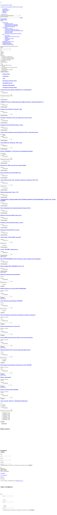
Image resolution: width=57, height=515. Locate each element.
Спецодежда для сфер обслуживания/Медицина (14, 30)
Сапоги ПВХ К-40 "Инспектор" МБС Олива (11, 142)
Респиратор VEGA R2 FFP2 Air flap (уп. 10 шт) (11, 222)
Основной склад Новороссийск (8, 58)
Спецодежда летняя (8, 32)
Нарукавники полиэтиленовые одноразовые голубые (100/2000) (15, 365)
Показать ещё (4, 423)
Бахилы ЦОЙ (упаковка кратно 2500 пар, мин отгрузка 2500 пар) (16, 337)
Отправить (30, 465)
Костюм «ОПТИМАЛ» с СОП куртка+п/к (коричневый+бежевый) (16, 151)
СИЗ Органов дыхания (9, 38)
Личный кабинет (3, 18)
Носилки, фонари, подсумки (7, 69)
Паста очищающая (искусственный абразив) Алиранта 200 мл (15, 208)
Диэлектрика (4, 68)
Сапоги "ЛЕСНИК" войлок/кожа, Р (9, 249)
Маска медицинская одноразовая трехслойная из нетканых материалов (17, 314)
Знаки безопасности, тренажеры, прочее (9, 67)
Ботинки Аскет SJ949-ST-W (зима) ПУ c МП (11, 109)
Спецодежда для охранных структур (12, 29)
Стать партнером (3, 475)
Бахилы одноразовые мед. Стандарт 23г (10, 326)
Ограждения (4, 70)
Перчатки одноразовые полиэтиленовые (10, 274)
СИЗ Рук (6, 40)
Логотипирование (9, 6)
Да (2, 64)
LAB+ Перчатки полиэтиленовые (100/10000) (11, 300)
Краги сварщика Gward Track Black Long (10, 172)
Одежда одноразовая (9, 28)
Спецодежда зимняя (9, 31)
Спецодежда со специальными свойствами (13, 33)
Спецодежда (5, 27)
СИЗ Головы (7, 35)
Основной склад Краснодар (7, 56)
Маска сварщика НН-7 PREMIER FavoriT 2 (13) (12, 266)
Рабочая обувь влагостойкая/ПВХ (11, 24)
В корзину (2, 286)
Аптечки (3, 66)
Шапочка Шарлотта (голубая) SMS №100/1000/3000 (13, 288)
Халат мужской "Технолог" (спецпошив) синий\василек (14, 400)
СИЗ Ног (6, 37)
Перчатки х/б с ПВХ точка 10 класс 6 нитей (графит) (13, 165)
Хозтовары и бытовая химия (8, 44)
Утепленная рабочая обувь (10, 26)
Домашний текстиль (6, 42)
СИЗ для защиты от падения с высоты (12, 36)
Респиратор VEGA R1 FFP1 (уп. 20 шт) (9, 229)
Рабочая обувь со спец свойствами (11, 25)
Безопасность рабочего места (8, 41)
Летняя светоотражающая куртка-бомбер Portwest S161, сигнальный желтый (19, 132)
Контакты (21, 6)
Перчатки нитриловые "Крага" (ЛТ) (9, 192)
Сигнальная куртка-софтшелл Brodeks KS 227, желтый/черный (15, 89)
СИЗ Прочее (7, 39)
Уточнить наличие (4, 99)
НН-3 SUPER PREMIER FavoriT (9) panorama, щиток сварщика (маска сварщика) (20, 258)
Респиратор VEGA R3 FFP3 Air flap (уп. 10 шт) (11, 125)
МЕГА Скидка (4, 62)
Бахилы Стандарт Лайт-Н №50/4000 (9, 389)
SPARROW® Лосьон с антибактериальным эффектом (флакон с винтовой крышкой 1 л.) (22, 101)
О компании (2, 6)
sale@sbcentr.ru (3, 15)
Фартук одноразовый (5, 377)
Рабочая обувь (5, 22)
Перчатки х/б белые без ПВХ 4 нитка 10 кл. (11, 215)
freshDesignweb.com (19, 480)
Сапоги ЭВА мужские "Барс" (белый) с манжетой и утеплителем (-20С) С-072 (19, 180)
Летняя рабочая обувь (9, 23)
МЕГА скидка (15, 6)
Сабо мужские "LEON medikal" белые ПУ (10, 237)
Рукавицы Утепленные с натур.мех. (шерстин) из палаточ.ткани (16, 117)
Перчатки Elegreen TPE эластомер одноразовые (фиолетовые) (15, 349)
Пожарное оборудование (7, 43)
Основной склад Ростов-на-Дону (8, 57)
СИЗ (3, 34)
